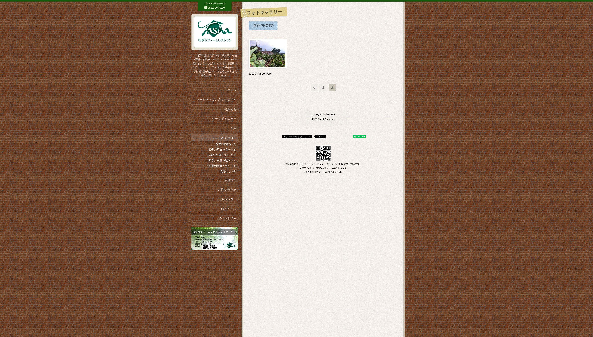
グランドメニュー (224, 118)
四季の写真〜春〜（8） (223, 149)
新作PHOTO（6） (226, 144)
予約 (233, 128)
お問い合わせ (227, 189)
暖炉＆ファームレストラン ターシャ (315, 164)
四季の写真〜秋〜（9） (223, 160)
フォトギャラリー (224, 138)
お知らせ (230, 109)
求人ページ (229, 209)
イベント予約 (227, 218)
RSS (339, 172)
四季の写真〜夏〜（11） (222, 155)
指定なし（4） (229, 171)
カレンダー (229, 199)
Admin (331, 172)
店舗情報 (230, 180)
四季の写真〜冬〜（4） (223, 165)
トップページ (227, 90)
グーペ (322, 172)
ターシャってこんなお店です (216, 99)
